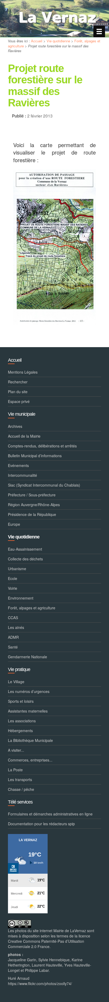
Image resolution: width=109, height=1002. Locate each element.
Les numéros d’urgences (28, 691)
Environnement (20, 598)
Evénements (18, 465)
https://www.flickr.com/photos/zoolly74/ (40, 983)
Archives (15, 426)
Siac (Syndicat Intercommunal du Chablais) (44, 485)
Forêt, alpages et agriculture (31, 607)
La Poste (15, 769)
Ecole (12, 578)
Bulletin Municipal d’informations (35, 455)
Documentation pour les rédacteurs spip (41, 823)
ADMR (13, 637)
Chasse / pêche (21, 789)
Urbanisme (17, 568)
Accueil (36, 40)
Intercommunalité (22, 475)
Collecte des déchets (25, 558)
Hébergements (20, 730)
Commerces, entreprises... (30, 760)
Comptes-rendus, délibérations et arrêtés (42, 445)
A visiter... (16, 750)
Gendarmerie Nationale (27, 656)
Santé (13, 647)
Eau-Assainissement (25, 549)
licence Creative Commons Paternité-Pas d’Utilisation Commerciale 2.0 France (49, 941)
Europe (14, 524)
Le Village (16, 681)
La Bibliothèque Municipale (30, 740)
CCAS (13, 617)
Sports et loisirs (21, 701)
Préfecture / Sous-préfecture (32, 494)
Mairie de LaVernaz (69, 930)
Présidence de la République (32, 514)
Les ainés (16, 627)
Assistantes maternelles (28, 711)
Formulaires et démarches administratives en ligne (50, 814)
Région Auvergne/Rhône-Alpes (34, 504)
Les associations (22, 720)
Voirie (12, 588)
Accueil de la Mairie (24, 436)
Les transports (20, 779)
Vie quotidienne (58, 40)
